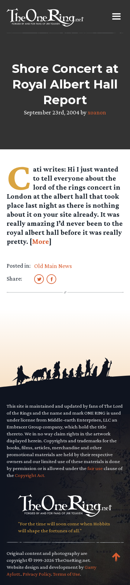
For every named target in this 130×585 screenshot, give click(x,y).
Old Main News (53, 266)
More (40, 241)
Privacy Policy (37, 574)
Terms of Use (66, 574)
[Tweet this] (39, 278)
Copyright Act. (30, 475)
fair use (95, 468)
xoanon (97, 112)
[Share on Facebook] (51, 278)
